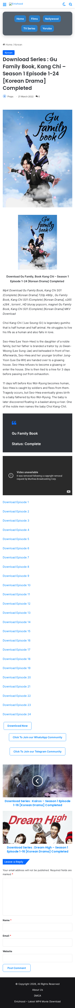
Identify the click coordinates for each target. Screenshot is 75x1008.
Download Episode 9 (16, 576)
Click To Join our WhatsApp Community (37, 737)
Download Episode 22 (17, 695)
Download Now (17, 726)
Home (20, 18)
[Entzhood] (16, 4)
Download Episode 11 (16, 594)
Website (7, 951)
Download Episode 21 (16, 686)
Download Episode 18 (16, 659)
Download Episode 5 (16, 539)
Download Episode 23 (17, 705)
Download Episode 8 (16, 566)
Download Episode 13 (17, 612)
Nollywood (52, 18)
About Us (37, 989)
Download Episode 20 (17, 677)
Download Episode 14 (17, 622)
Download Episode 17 (16, 649)
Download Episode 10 (16, 585)
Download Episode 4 (16, 530)
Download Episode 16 (16, 640)
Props (10, 96)
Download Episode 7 (16, 557)
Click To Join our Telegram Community (37, 751)
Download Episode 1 (16, 502)
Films (34, 18)
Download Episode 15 (16, 631)
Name (7, 920)
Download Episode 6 (16, 548)
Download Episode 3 (16, 520)
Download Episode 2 (16, 511)
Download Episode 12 (16, 603)
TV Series (29, 28)
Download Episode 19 (16, 668)
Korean (18, 44)
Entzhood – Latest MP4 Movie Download (37, 1001)
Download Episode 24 (17, 714)
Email (7, 935)
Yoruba (47, 28)
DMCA (37, 995)
